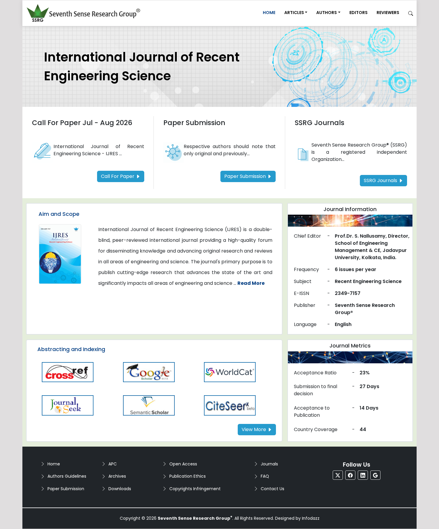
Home (269, 13)
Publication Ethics (187, 476)
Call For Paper (118, 176)
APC (112, 464)
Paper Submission (194, 122)
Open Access (183, 464)
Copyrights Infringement (195, 489)
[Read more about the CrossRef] (67, 371)
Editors (358, 13)
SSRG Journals (319, 122)
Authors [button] (326, 13)
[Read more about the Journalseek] (67, 405)
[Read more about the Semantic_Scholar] (149, 405)
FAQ (265, 476)
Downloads (119, 489)
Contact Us (272, 489)
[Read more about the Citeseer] (229, 405)
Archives (117, 476)
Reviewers (388, 13)
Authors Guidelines (66, 476)
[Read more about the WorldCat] (229, 371)
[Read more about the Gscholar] (149, 371)
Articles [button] (294, 13)
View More (254, 429)
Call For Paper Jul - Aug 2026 (82, 122)
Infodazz (311, 518)
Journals (269, 464)
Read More (251, 283)
